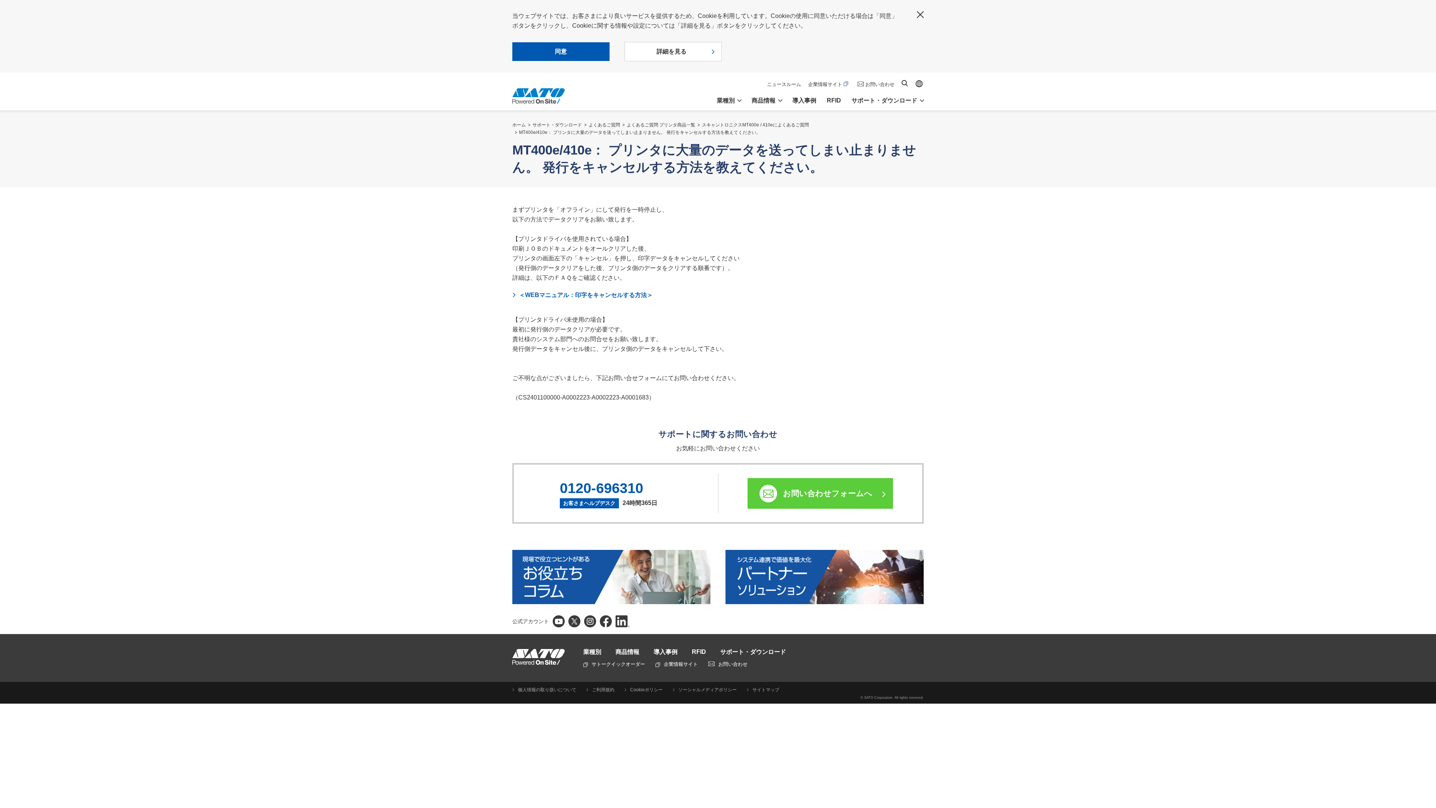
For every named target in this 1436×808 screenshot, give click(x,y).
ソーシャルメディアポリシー (707, 689)
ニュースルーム (784, 84)
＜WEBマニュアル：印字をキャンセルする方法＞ (586, 295)
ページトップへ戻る (1426, 783)
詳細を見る (672, 51)
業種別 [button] (726, 100)
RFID (834, 100)
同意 (561, 51)
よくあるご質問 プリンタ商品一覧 (661, 125)
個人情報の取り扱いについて (547, 689)
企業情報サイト (825, 84)
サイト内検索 (905, 83)
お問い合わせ (880, 84)
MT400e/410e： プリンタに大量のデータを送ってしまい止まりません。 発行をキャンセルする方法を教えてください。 (640, 132)
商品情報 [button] (764, 100)
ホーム (519, 125)
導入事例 (804, 100)
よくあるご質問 (604, 125)
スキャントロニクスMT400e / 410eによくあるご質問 (755, 125)
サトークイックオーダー (618, 664)
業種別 (592, 652)
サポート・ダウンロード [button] (884, 100)
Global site (919, 83)
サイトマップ (765, 689)
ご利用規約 (603, 689)
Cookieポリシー (646, 689)
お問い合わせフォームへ (827, 493)
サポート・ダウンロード (557, 125)
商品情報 (627, 652)
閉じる (920, 14)
